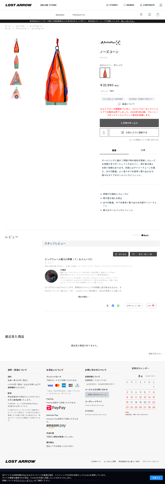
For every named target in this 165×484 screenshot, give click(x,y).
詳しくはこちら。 (128, 21)
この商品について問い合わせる (145, 140)
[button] (161, 5)
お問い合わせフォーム (97, 394)
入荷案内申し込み (129, 123)
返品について (126, 103)
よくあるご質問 (110, 461)
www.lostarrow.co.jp (94, 405)
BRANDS (60, 15)
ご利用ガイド (96, 461)
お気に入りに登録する (136, 132)
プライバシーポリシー (151, 461)
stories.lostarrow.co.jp (95, 414)
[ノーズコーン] (56, 72)
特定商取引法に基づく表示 (129, 461)
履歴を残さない (155, 353)
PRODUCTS (79, 15)
